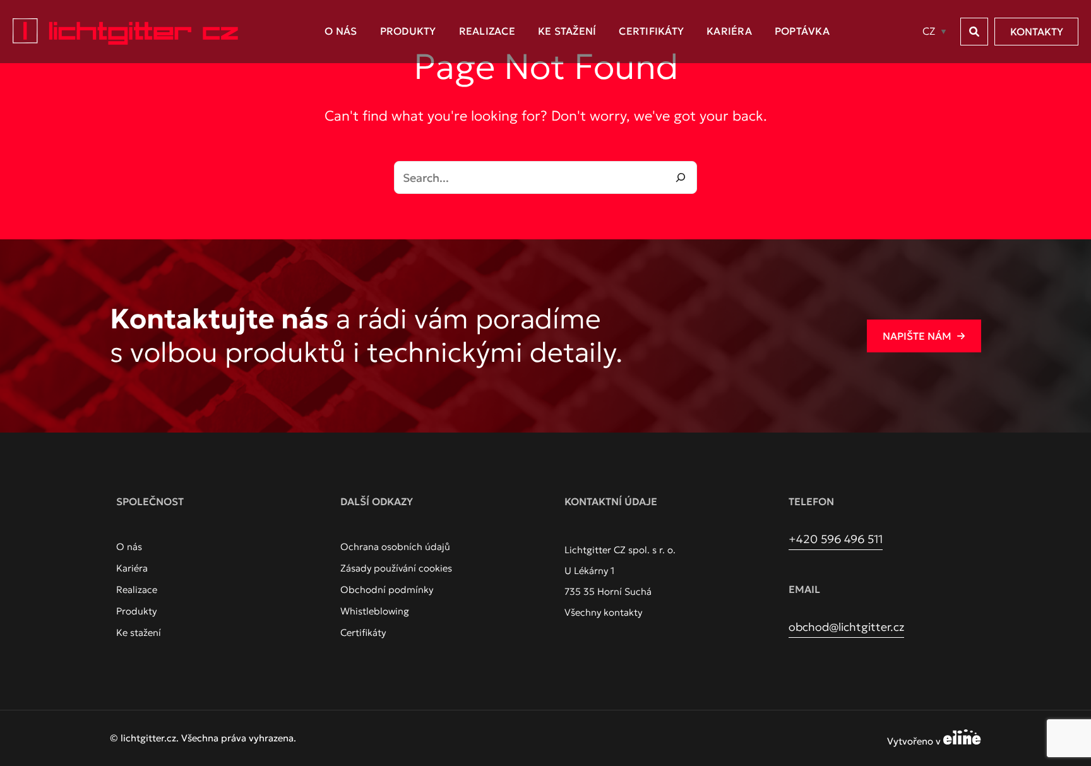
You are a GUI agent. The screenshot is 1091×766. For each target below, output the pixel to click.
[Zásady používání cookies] (396, 568)
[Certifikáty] (363, 632)
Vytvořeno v (915, 741)
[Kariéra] (132, 568)
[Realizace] (136, 589)
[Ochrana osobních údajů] (395, 546)
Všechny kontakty (603, 612)
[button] (974, 31)
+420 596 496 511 (836, 539)
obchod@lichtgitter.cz (846, 626)
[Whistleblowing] (374, 611)
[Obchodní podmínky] (386, 589)
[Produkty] (136, 611)
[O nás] (129, 546)
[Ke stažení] (138, 632)
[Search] (680, 177)
